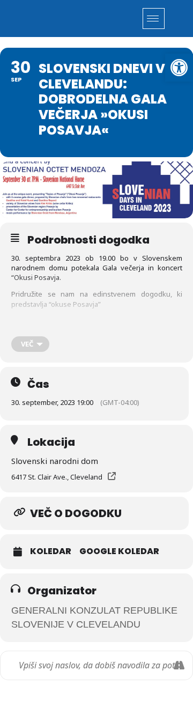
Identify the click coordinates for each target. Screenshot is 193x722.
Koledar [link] (50, 551)
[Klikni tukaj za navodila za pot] (178, 665)
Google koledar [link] (119, 551)
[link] (179, 68)
